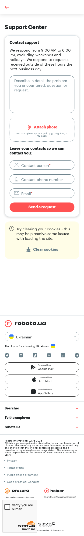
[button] (42, 367)
